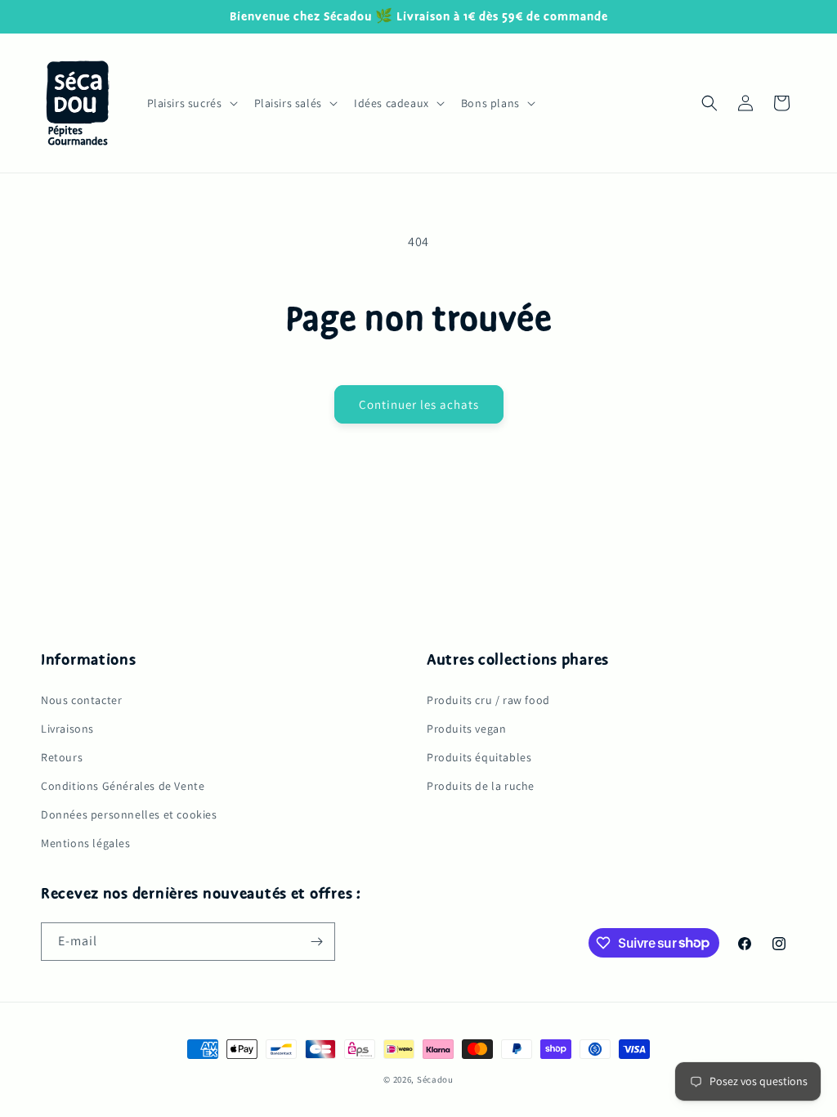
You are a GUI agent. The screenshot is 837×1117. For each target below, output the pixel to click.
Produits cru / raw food (488, 700)
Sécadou (435, 1079)
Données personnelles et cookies (129, 814)
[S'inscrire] (316, 941)
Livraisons (67, 728)
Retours (62, 757)
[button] (190, 103)
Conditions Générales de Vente (122, 785)
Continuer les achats (419, 404)
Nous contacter (81, 700)
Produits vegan (466, 728)
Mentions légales (86, 843)
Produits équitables (479, 757)
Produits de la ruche (481, 785)
